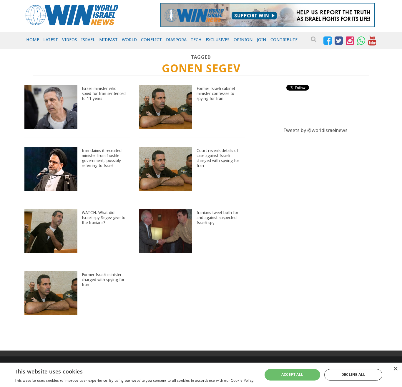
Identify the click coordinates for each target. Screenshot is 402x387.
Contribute (284, 39)
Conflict (151, 39)
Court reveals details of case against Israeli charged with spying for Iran (218, 158)
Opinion (243, 39)
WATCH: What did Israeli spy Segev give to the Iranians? (103, 217)
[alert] (201, 375)
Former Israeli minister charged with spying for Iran (103, 279)
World (129, 39)
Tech (196, 39)
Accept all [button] (292, 374)
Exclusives (218, 39)
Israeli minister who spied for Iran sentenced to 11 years (104, 93)
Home (32, 39)
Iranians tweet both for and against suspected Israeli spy (217, 217)
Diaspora (176, 39)
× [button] (395, 369)
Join (261, 39)
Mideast (108, 39)
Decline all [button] (353, 374)
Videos (69, 39)
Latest (50, 39)
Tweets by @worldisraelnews (315, 130)
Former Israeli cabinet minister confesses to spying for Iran (216, 93)
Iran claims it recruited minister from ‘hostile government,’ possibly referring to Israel (102, 158)
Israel (88, 39)
